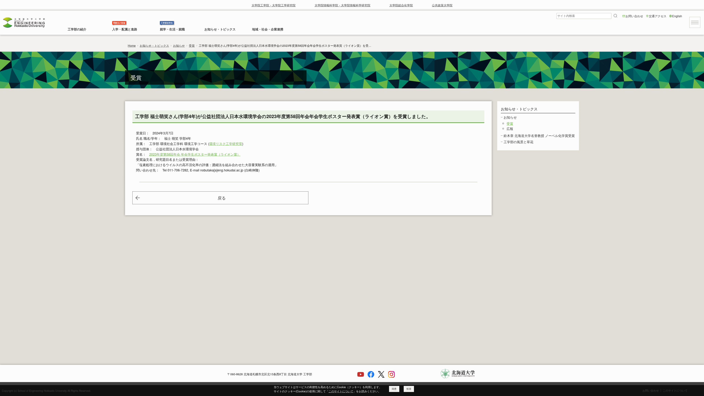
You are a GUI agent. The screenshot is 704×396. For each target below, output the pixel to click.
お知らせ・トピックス (220, 29)
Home (132, 45)
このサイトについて (341, 391)
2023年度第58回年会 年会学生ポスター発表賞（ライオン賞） (194, 154)
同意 (394, 389)
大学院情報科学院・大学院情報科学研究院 (342, 5)
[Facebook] (371, 376)
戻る (222, 198)
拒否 (408, 389)
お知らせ (179, 45)
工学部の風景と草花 (518, 141)
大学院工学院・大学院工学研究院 (274, 5)
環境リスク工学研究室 (225, 143)
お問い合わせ (634, 16)
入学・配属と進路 (124, 29)
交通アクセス (657, 16)
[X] (381, 376)
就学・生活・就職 (172, 29)
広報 (510, 128)
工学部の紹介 (77, 29)
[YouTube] (360, 376)
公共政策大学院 (442, 5)
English (677, 16)
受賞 (192, 45)
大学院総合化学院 (401, 5)
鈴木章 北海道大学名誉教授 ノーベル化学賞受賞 (539, 135)
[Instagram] (391, 376)
